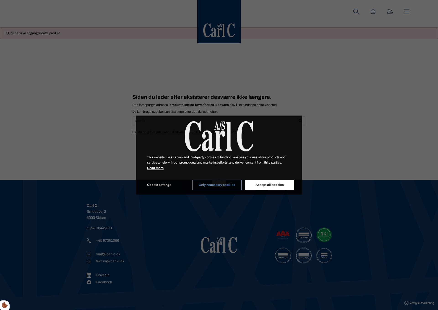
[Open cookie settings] (5, 305)
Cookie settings (159, 185)
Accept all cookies (270, 185)
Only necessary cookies (217, 185)
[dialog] (219, 155)
